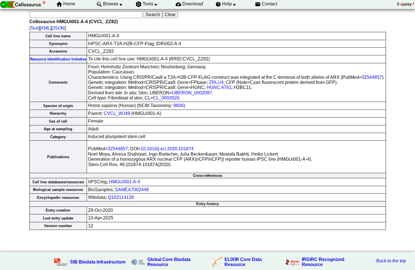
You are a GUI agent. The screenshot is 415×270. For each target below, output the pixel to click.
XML (45, 28)
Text (34, 28)
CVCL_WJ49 (117, 113)
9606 (178, 105)
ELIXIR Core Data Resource (243, 262)
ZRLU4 (216, 82)
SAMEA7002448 (132, 189)
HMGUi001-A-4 (124, 181)
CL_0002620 (166, 97)
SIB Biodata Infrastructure (98, 262)
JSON (59, 28)
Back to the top (391, 260)
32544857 (372, 77)
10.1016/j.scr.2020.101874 (167, 148)
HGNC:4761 (219, 87)
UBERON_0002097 (192, 92)
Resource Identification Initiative (58, 59)
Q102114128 (121, 197)
